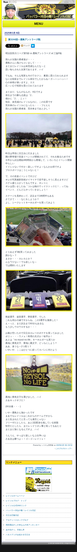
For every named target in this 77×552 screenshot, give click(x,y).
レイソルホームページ (15, 496)
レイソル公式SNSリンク (16, 505)
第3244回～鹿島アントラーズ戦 (24, 39)
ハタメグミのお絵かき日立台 (18, 535)
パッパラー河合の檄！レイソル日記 (21, 510)
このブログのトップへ (64, 449)
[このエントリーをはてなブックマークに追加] (33, 48)
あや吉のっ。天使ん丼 (15, 530)
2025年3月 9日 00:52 (64, 445)
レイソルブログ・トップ (16, 501)
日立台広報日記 (12, 515)
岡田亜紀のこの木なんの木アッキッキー (22, 525)
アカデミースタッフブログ (17, 520)
